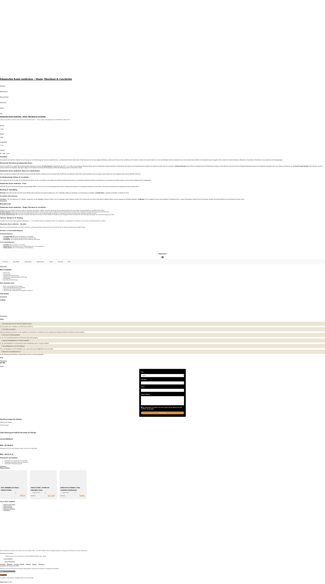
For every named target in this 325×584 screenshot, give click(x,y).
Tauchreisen (6, 510)
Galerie (2, 108)
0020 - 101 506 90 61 (6, 445)
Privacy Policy (150, 408)
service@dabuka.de (6, 439)
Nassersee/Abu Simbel (9, 504)
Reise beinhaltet (4, 97)
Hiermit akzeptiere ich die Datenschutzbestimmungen (14, 573)
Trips (142, 372)
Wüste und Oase (7, 506)
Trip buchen (3, 102)
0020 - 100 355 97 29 (6, 454)
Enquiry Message (145, 394)
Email (143, 386)
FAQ (1, 113)
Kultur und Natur (7, 507)
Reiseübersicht (4, 91)
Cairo (1, 137)
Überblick (2, 86)
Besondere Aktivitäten (9, 509)
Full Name (144, 379)
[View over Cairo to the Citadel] (12, 307)
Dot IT (1, 579)
